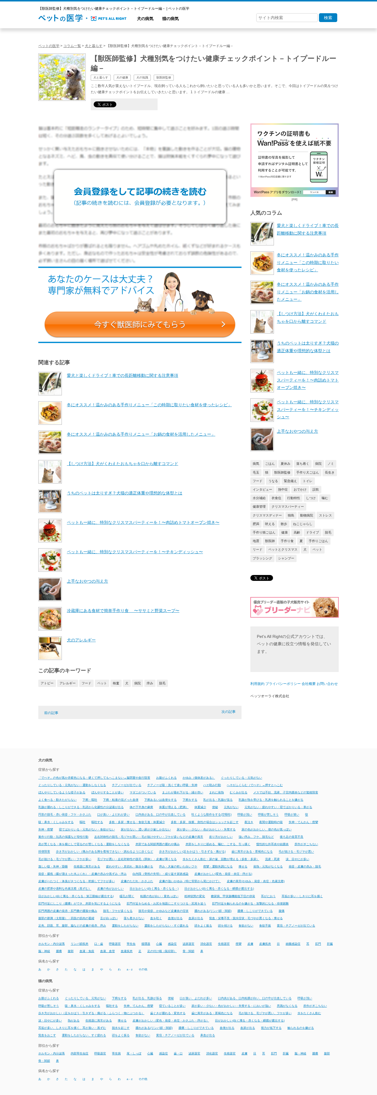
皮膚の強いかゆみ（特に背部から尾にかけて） (190, 881)
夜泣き (248, 822)
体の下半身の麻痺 (141, 807)
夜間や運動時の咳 (271, 822)
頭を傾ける (225, 925)
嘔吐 (82, 822)
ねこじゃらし (302, 524)
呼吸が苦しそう (268, 814)
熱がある (74, 1020)
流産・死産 (272, 859)
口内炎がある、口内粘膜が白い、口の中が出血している (255, 998)
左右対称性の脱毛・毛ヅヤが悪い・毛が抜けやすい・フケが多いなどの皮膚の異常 (148, 836)
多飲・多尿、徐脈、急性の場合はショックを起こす (205, 822)
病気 (256, 463)
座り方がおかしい (221, 836)
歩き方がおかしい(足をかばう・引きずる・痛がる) (192, 851)
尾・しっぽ (134, 1053)
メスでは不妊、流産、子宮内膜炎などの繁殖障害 (285, 792)
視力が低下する (271, 1027)
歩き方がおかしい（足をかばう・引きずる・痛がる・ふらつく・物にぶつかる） (91, 1013)
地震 (256, 541)
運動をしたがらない (125, 925)
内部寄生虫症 (79, 1053)
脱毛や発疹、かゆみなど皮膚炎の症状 (163, 910)
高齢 (297, 532)
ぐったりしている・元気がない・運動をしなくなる (72, 785)
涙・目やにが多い (50, 1020)
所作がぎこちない (306, 844)
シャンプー (286, 558)
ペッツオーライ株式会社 (269, 696)
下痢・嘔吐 (89, 799)
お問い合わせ (327, 684)
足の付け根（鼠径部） (162, 951)
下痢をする (190, 799)
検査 (116, 683)
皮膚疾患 (265, 943)
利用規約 (257, 684)
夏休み (285, 463)
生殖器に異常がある (87, 866)
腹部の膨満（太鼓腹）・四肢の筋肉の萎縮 (66, 918)
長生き (330, 472)
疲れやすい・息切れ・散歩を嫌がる (129, 866)
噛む (325, 498)
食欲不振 (265, 925)
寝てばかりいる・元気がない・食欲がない (87, 829)
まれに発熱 (216, 792)
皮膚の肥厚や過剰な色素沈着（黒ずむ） (64, 888)
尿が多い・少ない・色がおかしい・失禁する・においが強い (231, 1005)
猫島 (291, 515)
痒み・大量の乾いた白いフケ (178, 866)
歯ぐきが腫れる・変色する (168, 1013)
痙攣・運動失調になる (218, 866)
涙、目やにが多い (297, 859)
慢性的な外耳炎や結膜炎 (272, 844)
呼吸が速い (292, 814)
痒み (150, 683)
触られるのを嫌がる (300, 1027)
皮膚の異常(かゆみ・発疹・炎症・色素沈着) (256, 881)
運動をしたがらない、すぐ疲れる (84, 1035)
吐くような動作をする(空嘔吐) (211, 814)
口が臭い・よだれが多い (113, 814)
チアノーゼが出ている (126, 785)
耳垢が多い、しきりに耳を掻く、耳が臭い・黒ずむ (72, 1027)
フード (86, 683)
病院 (137, 683)
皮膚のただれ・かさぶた (137, 881)
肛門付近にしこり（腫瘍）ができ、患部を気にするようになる (79, 903)
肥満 (256, 524)
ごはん (270, 463)
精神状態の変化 (194, 896)
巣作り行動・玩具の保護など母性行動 (63, 836)
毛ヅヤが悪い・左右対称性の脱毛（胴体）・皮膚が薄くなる (137, 859)
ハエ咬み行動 (212, 785)
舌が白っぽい (109, 918)
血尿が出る (195, 918)
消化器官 (206, 943)
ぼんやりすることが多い (107, 792)
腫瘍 (59, 951)
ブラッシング (262, 558)
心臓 (159, 943)
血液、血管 (107, 951)
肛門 (318, 943)
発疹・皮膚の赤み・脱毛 (305, 866)
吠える (270, 524)
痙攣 (239, 943)
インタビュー (262, 489)
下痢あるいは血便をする (160, 799)
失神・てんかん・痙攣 (303, 822)
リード (257, 549)
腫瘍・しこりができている (255, 910)
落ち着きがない (134, 918)
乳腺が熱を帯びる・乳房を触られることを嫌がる (271, 799)
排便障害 (44, 851)
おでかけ (300, 489)
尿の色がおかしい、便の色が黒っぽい (267, 829)
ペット (102, 683)
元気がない (231, 807)
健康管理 (259, 506)
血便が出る (175, 918)
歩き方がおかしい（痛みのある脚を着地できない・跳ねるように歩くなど (104, 851)
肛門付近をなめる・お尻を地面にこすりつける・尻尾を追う (166, 903)
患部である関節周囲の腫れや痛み (157, 844)
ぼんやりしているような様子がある (61, 792)
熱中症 (283, 489)
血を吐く (156, 918)
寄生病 (116, 1053)
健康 (284, 532)
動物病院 (306, 515)
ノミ (331, 463)
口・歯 (98, 943)
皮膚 (250, 943)
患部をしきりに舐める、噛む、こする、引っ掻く (218, 844)
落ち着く (302, 463)
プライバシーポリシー (283, 684)
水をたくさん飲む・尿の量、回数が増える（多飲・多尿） (221, 859)
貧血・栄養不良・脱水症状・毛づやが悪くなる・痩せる (246, 918)
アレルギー (67, 683)
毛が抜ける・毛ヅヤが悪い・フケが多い (64, 859)
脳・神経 (44, 951)
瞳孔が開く (127, 896)
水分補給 (259, 498)
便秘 (215, 807)
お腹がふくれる (166, 777)
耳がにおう (268, 896)
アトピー (47, 683)
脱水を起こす (121, 1027)
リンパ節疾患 (79, 943)
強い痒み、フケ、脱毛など (256, 836)
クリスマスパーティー (288, 506)
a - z (130, 969)
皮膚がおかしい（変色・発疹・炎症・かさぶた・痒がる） (171, 1020)
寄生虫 (131, 943)
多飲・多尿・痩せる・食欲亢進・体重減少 (137, 822)
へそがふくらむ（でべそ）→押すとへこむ (255, 785)
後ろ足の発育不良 (291, 836)
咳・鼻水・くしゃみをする (56, 822)
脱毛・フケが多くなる (118, 910)
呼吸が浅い (244, 814)
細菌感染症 (293, 943)
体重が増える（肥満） (173, 807)
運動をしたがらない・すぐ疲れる (166, 925)
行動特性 (293, 498)
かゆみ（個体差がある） (199, 777)
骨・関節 (188, 951)
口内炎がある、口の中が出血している (160, 814)
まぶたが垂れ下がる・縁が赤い (182, 792)
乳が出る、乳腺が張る (147, 998)
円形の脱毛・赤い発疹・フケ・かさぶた (64, 814)
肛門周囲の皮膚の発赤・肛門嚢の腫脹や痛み (67, 910)
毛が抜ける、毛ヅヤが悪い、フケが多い (265, 1013)
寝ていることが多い (172, 1005)
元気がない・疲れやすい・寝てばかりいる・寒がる (278, 807)
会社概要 (309, 684)
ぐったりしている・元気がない (241, 777)
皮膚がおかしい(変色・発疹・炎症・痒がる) (223, 873)
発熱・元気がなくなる (268, 866)
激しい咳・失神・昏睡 (53, 866)
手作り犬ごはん (307, 472)
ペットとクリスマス (282, 549)
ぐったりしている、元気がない (85, 998)
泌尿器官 (188, 943)
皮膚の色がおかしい (110, 888)
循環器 (145, 943)
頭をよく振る (203, 925)
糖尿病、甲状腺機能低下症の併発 (233, 896)
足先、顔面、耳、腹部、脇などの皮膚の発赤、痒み (72, 925)
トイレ (307, 481)
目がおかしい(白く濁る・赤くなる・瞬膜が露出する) (219, 888)
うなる (273, 481)
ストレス (325, 515)
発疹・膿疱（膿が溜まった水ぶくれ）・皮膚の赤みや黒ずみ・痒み (82, 873)
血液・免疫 (87, 951)
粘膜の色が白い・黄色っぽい (159, 896)
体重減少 (200, 807)
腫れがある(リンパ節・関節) (213, 910)
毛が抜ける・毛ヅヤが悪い (296, 851)
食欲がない (246, 925)
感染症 (172, 943)
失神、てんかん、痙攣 (138, 1005)
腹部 (71, 951)
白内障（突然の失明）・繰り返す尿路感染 (160, 873)
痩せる (243, 866)
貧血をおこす (47, 1035)
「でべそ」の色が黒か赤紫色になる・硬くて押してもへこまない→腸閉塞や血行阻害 (94, 777)
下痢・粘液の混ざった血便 (120, 799)
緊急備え (290, 481)
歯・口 (178, 1053)
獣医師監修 (282, 472)
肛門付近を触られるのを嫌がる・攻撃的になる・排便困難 (250, 903)
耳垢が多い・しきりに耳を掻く (302, 896)
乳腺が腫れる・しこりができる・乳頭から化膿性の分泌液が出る (81, 807)
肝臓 (330, 943)
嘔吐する (97, 822)
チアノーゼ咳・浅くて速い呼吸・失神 (172, 785)
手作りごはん (318, 541)
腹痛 (282, 910)
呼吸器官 (115, 943)
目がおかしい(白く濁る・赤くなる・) (154, 888)
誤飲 (315, 489)
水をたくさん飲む (309, 1013)
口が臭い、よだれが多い (196, 998)
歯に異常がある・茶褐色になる (252, 851)
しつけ (311, 498)
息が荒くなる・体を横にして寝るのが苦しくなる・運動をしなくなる (84, 844)
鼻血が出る (207, 1035)
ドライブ (312, 532)
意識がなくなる (287, 1005)
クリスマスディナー (267, 515)
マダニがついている (143, 792)
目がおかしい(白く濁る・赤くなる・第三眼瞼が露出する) (76, 896)
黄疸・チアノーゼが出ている (296, 925)
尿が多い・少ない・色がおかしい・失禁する (206, 829)
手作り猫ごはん (264, 532)
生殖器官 (224, 943)
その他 (142, 969)
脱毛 (162, 683)
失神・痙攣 (45, 829)
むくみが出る (238, 792)
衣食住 (276, 498)
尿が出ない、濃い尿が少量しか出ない (146, 829)
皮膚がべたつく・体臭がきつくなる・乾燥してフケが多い (76, 881)
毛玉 (256, 472)
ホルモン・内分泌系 (51, 943)
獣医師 (270, 541)
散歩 (284, 524)
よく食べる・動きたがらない (57, 799)
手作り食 (287, 541)
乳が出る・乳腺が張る (218, 799)
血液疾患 (127, 951)
